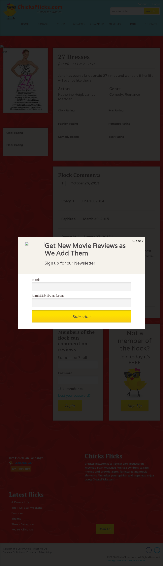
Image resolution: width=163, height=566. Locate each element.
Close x (138, 241)
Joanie (36, 280)
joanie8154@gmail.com (48, 295)
